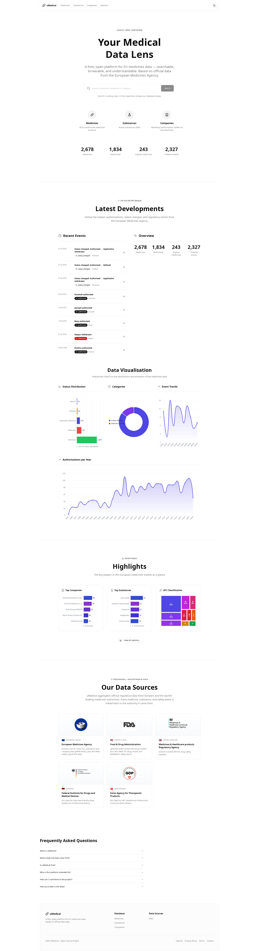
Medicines (65, 5)
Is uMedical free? (47, 865)
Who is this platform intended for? (55, 872)
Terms (202, 941)
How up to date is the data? (52, 886)
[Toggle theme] (214, 5)
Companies (92, 5)
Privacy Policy (191, 941)
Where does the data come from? (55, 858)
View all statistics (131, 640)
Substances (78, 5)
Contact (210, 941)
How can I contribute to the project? (56, 879)
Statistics (104, 5)
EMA (151, 918)
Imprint (179, 941)
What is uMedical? (48, 851)
